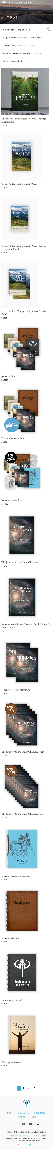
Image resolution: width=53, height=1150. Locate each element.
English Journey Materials (15, 37)
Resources (39, 1112)
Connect (22, 1116)
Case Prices (8, 29)
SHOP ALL (39, 53)
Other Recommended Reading (16, 53)
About (9, 1112)
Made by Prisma (29, 1145)
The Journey (23, 1112)
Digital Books (24, 29)
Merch (33, 45)
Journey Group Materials (14, 45)
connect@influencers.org (17, 1136)
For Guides (36, 37)
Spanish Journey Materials (15, 61)
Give (34, 1116)
